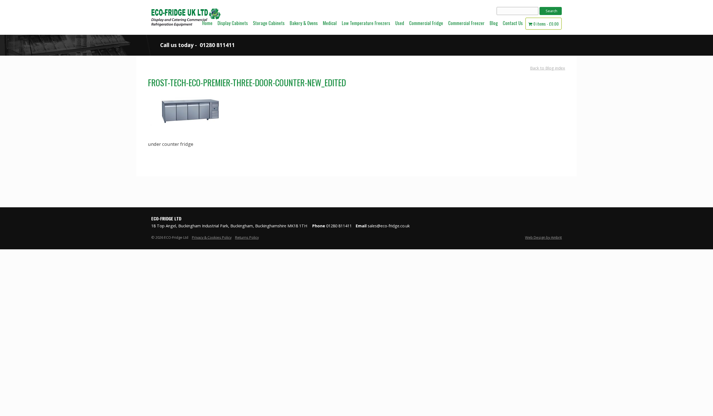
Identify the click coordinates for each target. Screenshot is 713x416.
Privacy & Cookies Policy (211, 237)
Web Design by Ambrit (543, 237)
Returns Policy (247, 237)
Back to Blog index (547, 68)
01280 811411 (217, 45)
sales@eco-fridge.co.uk (389, 225)
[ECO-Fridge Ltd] (185, 33)
